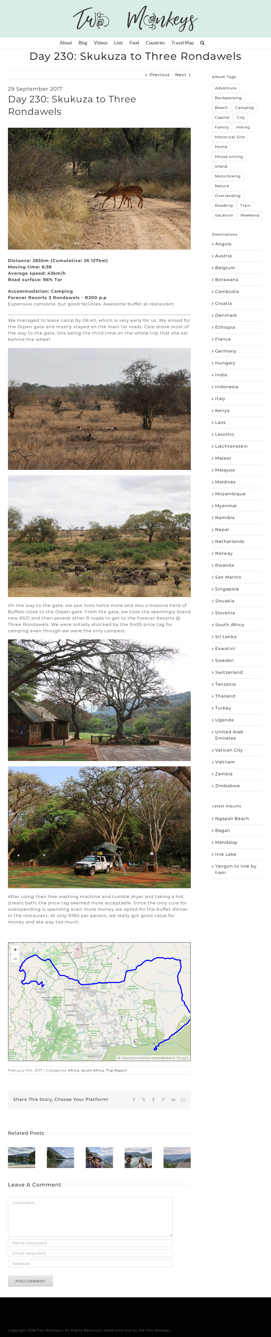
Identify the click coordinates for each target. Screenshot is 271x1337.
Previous (160, 74)
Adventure (226, 88)
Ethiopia (225, 327)
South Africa (92, 1070)
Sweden (224, 660)
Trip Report (116, 1070)
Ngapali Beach (232, 818)
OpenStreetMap (136, 1058)
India (221, 374)
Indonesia (226, 386)
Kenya (222, 410)
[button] (202, 43)
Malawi (223, 458)
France (223, 339)
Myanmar (226, 505)
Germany (226, 351)
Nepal (222, 529)
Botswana (226, 279)
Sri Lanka (226, 636)
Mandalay (226, 842)
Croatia (223, 303)
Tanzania (225, 684)
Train (245, 205)
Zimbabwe (227, 785)
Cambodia (227, 291)
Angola (223, 243)
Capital (222, 117)
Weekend (249, 215)
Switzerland (229, 672)
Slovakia (224, 600)
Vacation (224, 215)
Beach (221, 107)
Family (222, 127)
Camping (244, 107)
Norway (224, 553)
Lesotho (224, 434)
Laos (220, 422)
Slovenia (225, 612)
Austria (223, 255)
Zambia (224, 773)
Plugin (182, 1058)
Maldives (225, 481)
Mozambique (230, 493)
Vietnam (225, 761)
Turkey (223, 708)
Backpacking (228, 97)
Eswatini (225, 648)
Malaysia (225, 470)
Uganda (224, 719)
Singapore (227, 589)
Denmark (226, 315)
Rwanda (224, 565)
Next (181, 74)
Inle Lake (226, 854)
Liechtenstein (231, 446)
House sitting (229, 156)
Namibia (225, 517)
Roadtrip (224, 205)
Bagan (222, 830)
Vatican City (229, 750)
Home (221, 146)
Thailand (225, 696)
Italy (220, 398)
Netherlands (230, 541)
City (241, 117)
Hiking (243, 127)
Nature (222, 186)
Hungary (225, 362)
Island (221, 166)
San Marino (228, 577)
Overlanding (228, 195)
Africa (73, 1070)
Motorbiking (228, 176)
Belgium (225, 267)
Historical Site (230, 137)
